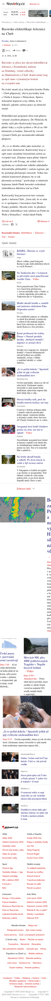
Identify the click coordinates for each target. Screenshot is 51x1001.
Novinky (5, 41)
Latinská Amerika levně (12, 914)
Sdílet (18, 50)
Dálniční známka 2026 (37, 902)
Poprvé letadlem (9, 902)
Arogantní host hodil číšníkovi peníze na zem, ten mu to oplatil (32, 429)
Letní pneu (12, 963)
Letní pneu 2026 (34, 898)
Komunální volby (9, 858)
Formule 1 (6, 884)
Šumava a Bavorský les (12, 906)
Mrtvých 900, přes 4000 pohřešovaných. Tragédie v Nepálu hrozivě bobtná (36, 663)
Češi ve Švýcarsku (10, 910)
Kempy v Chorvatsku (11, 898)
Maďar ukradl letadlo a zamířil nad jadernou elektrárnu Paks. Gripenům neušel (32, 306)
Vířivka (43, 949)
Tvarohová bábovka (36, 880)
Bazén (23, 939)
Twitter (17, 978)
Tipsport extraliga (10, 876)
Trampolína (13, 944)
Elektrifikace (26, 233)
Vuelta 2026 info (34, 838)
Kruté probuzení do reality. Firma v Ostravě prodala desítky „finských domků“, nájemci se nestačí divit (31, 337)
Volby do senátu (9, 854)
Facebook (7, 978)
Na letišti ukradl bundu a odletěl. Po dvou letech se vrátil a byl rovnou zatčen (31, 460)
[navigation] (3, 4)
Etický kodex (34, 981)
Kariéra (36, 978)
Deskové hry (24, 963)
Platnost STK (33, 918)
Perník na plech (34, 888)
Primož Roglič (33, 854)
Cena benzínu (10, 935)
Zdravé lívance (33, 876)
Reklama (26, 978)
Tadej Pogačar (33, 850)
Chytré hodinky (16, 967)
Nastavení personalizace (25, 986)
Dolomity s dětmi (9, 918)
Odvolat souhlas (32, 984)
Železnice (39, 233)
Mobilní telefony (36, 953)
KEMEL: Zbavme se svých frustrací (31, 252)
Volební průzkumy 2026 (12, 842)
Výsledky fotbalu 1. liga (12, 872)
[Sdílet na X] (16, 224)
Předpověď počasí (15, 930)
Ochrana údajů (16, 984)
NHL (4, 888)
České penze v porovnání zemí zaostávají (9, 656)
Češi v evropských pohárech (31, 935)
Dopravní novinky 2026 (37, 906)
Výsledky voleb (9, 846)
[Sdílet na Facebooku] (12, 224)
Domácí (20, 346)
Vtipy (19, 258)
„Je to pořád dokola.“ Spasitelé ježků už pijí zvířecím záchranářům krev (33, 372)
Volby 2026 (7, 838)
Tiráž (43, 978)
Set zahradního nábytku (13, 949)
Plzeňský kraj (22, 379)
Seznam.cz (34, 4)
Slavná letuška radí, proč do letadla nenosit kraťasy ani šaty (32, 401)
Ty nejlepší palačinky (36, 868)
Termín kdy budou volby (13, 850)
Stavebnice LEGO (16, 958)
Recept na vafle (34, 884)
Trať (3, 237)
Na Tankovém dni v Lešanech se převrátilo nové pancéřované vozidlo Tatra (32, 276)
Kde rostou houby (34, 930)
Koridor (11, 237)
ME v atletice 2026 (10, 880)
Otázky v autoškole (35, 914)
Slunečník (25, 944)
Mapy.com (32, 925)
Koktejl (20, 436)
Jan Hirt (30, 846)
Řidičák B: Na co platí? (37, 910)
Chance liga (7, 868)
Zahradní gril (32, 949)
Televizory (37, 963)
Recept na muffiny (35, 872)
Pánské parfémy (32, 967)
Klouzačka (36, 944)
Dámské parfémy (33, 958)
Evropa (20, 313)
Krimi (19, 283)
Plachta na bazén (35, 939)
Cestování (21, 406)
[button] (8, 253)
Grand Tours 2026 (35, 858)
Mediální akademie (17, 981)
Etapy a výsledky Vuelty (37, 842)
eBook (7, 50)
